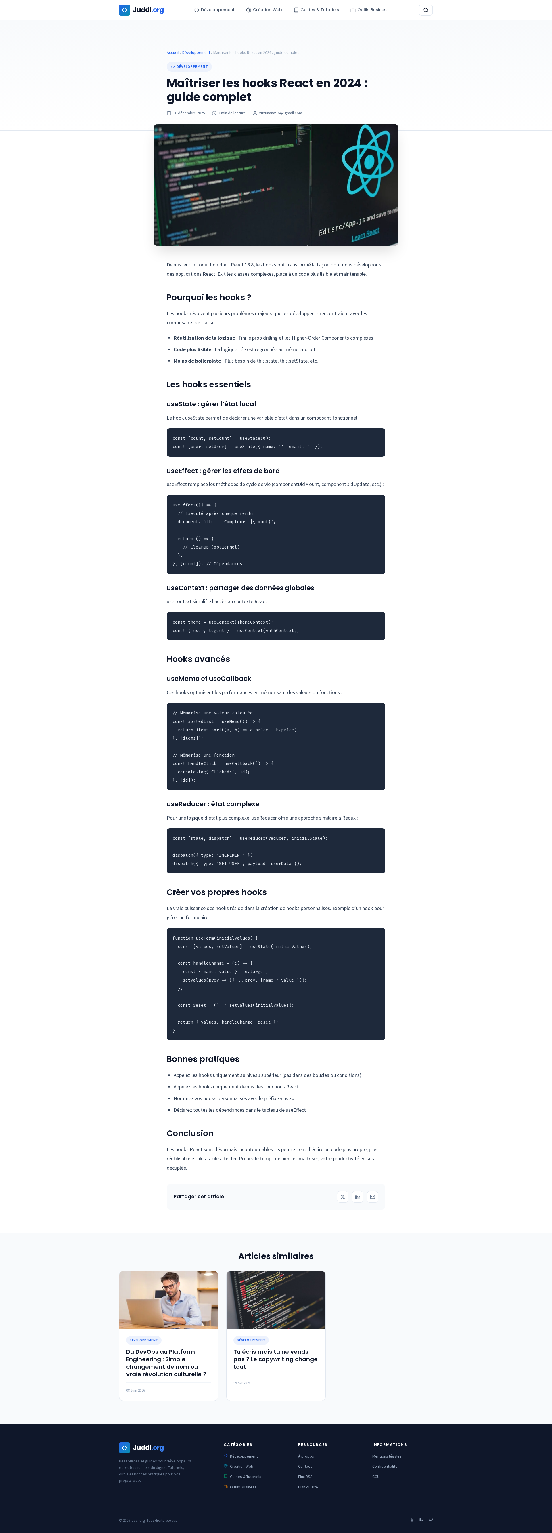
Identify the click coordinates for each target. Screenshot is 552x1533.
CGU (375, 1476)
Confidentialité (385, 1466)
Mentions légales (387, 1456)
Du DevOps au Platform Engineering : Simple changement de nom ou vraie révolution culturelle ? (166, 1363)
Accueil (173, 52)
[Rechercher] (426, 10)
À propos (306, 1456)
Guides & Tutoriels (245, 1476)
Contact (305, 1466)
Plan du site (308, 1487)
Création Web (241, 1466)
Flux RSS (305, 1476)
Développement (196, 52)
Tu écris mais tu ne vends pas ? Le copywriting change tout (275, 1359)
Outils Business (243, 1487)
